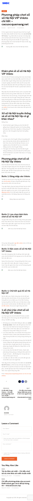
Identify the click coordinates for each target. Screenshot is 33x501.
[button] (30, 3)
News (4, 11)
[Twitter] (19, 381)
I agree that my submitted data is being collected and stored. (17, 453)
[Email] (26, 381)
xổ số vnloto (7, 181)
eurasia (6, 413)
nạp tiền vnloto (18, 243)
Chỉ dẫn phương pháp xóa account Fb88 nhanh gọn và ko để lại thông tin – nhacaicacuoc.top (16, 483)
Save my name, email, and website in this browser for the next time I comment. (17, 439)
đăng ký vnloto (6, 192)
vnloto (5, 107)
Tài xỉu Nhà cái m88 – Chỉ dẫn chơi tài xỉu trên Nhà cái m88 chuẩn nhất (16, 472)
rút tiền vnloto (5, 306)
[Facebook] (22, 381)
